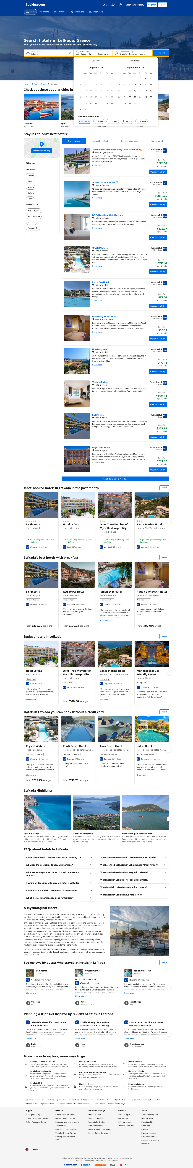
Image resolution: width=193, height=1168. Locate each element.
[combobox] (49, 54)
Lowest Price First (100, 141)
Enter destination (37, 52)
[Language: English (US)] (113, 5)
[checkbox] (112, 78)
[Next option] (169, 110)
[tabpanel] (116, 95)
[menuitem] (30, 12)
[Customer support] (120, 5)
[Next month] (152, 67)
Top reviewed (157, 141)
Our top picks (74, 141)
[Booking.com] (35, 4)
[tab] (96, 60)
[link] (41, 175)
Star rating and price (129, 141)
